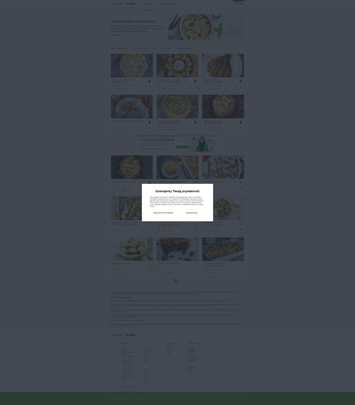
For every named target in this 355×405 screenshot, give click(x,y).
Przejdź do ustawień (163, 213)
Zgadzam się (191, 213)
